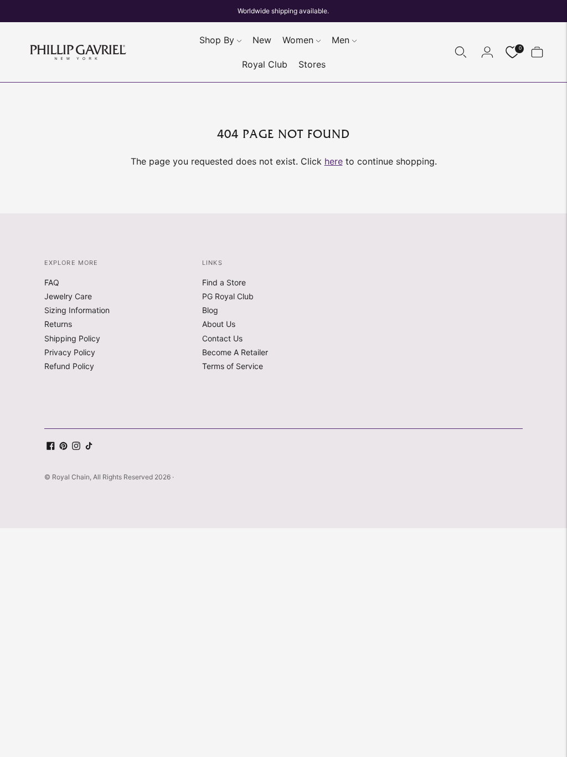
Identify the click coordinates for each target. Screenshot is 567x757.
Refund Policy (69, 366)
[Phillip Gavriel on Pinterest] (63, 447)
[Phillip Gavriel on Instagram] (76, 447)
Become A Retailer (235, 352)
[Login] (487, 52)
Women (297, 39)
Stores (312, 64)
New (261, 39)
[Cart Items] (537, 52)
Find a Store (224, 282)
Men (340, 39)
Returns (58, 324)
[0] (512, 52)
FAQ (51, 282)
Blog (210, 310)
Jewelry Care (68, 296)
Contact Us (222, 338)
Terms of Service (232, 366)
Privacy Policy (69, 352)
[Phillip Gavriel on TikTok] (89, 447)
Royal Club (264, 64)
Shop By (216, 39)
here (333, 161)
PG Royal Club (228, 296)
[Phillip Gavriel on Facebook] (51, 447)
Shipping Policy (72, 338)
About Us (218, 324)
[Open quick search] (460, 52)
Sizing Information (77, 310)
